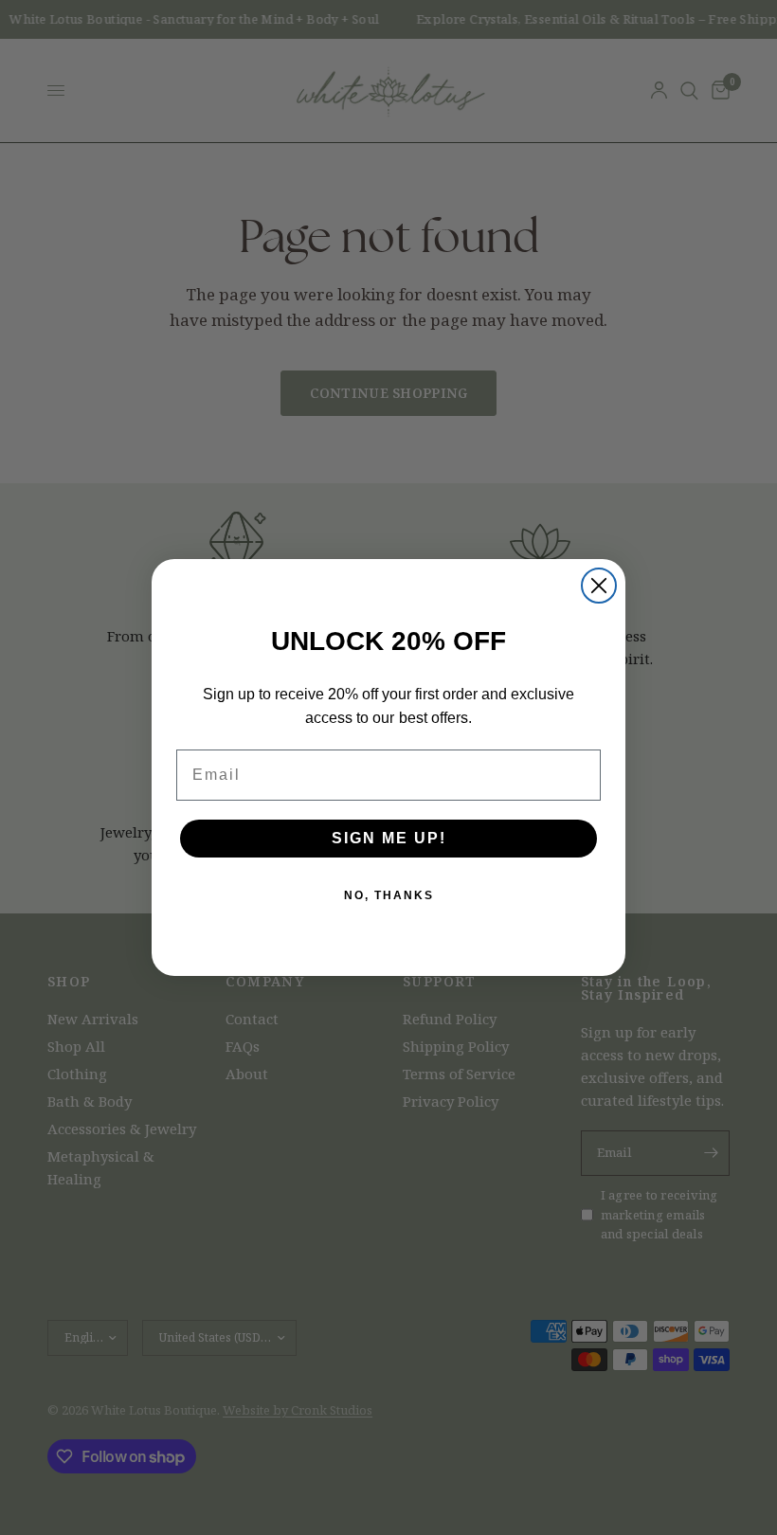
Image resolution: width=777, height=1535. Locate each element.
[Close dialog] (599, 586)
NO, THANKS (389, 895)
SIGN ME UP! (389, 838)
